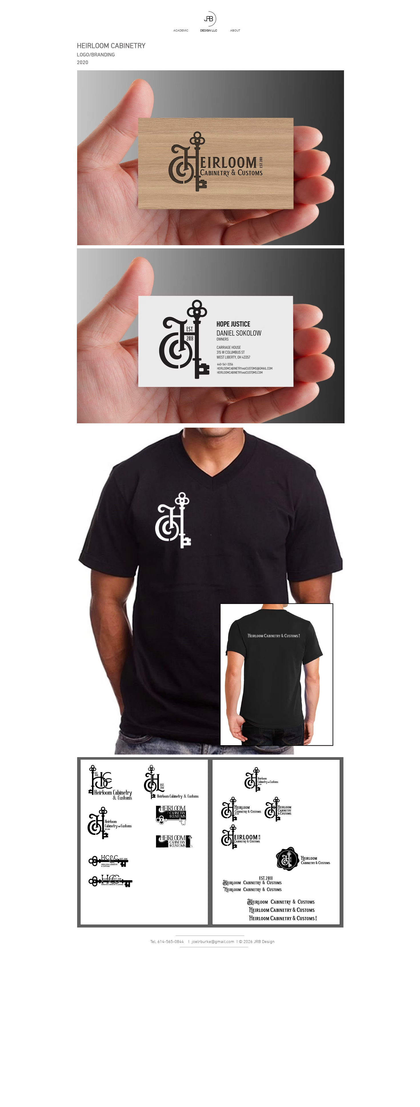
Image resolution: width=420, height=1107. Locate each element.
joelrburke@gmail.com (213, 941)
